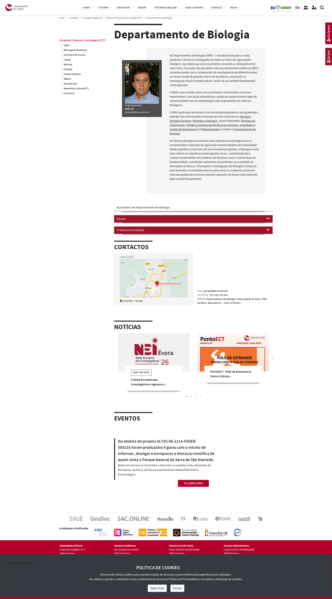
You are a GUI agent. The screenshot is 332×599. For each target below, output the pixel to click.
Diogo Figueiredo (133, 105)
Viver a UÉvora (194, 7)
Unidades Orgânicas (92, 18)
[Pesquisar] (322, 7)
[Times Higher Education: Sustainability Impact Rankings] (186, 532)
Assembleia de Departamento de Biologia (143, 207)
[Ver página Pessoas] (306, 7)
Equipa (121, 219)
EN (297, 7)
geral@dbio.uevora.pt (216, 291)
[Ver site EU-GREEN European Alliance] (281, 8)
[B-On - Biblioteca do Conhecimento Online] (260, 518)
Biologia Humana (180, 121)
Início (62, 18)
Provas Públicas (72, 74)
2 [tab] (191, 396)
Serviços (216, 7)
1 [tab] (186, 396)
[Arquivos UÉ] (223, 518)
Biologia (246, 117)
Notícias (68, 64)
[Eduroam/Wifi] (244, 518)
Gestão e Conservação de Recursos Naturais (212, 125)
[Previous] (114, 358)
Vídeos (67, 79)
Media (233, 7)
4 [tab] (200, 396)
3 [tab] (196, 396)
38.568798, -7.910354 (132, 301)
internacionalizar (165, 7)
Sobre (86, 7)
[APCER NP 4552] (237, 532)
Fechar (177, 588)
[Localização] (154, 283)
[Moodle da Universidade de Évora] (165, 518)
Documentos (70, 83)
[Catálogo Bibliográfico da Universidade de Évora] (200, 518)
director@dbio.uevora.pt (137, 112)
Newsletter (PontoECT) (76, 88)
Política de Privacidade (183, 579)
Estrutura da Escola (74, 55)
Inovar (142, 7)
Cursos (67, 59)
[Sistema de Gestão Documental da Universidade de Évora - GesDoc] (100, 518)
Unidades (73, 18)
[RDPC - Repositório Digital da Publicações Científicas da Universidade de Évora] (183, 518)
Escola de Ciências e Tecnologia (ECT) (124, 18)
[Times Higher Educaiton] (123, 532)
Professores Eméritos (130, 230)
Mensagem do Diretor (75, 50)
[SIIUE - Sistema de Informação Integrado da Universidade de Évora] (76, 518)
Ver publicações (193, 483)
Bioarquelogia (211, 129)
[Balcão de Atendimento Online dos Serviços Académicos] (133, 518)
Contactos (69, 93)
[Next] (273, 358)
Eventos (68, 69)
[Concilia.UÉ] (216, 532)
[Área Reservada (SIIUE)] (314, 7)
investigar (123, 7)
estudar (103, 7)
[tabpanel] (153, 365)
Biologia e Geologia (205, 121)
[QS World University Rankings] (153, 532)
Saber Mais (157, 588)
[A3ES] (101, 532)
